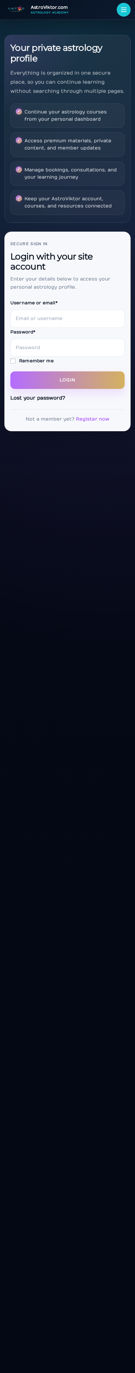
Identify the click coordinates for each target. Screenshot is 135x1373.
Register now (92, 419)
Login (68, 380)
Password (22, 332)
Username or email (33, 303)
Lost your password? (37, 398)
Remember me (36, 361)
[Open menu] (124, 10)
